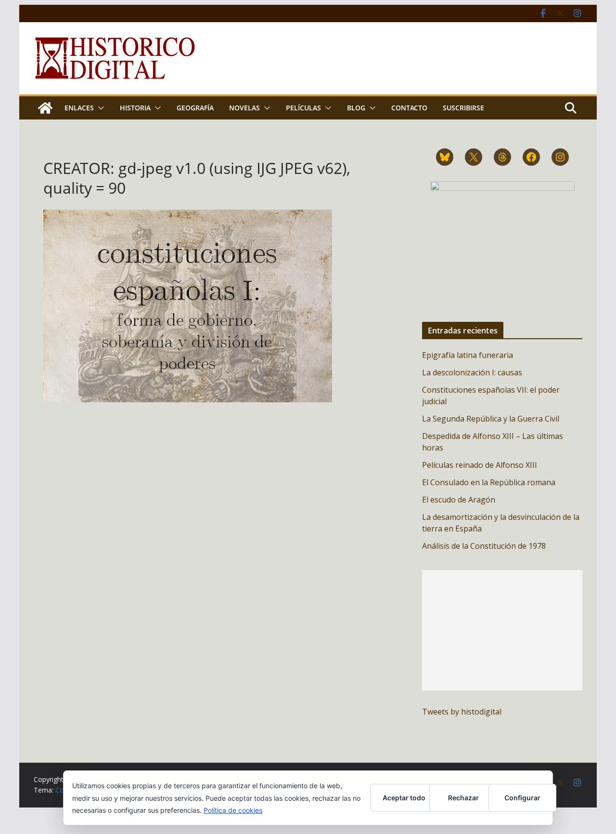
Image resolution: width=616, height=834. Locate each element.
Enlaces (79, 107)
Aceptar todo (404, 798)
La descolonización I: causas (472, 372)
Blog (356, 107)
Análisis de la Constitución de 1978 (484, 546)
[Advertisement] (502, 630)
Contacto (409, 107)
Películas (303, 107)
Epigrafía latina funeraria (467, 355)
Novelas (244, 107)
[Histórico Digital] (45, 107)
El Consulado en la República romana (488, 482)
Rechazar (463, 798)
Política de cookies (233, 810)
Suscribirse (463, 107)
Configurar (522, 798)
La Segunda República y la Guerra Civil (490, 418)
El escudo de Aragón (458, 499)
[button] (99, 108)
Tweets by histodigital (461, 711)
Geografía (195, 107)
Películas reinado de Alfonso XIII (479, 465)
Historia (135, 107)
